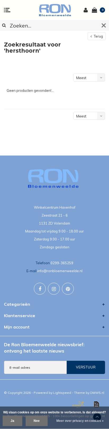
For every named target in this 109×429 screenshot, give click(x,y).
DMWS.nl (97, 393)
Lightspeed (62, 393)
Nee (37, 421)
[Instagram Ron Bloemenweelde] (54, 289)
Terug (98, 36)
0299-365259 (62, 263)
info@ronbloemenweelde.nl (60, 271)
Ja (12, 421)
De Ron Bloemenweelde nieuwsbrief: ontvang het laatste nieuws (44, 348)
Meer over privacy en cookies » (80, 421)
